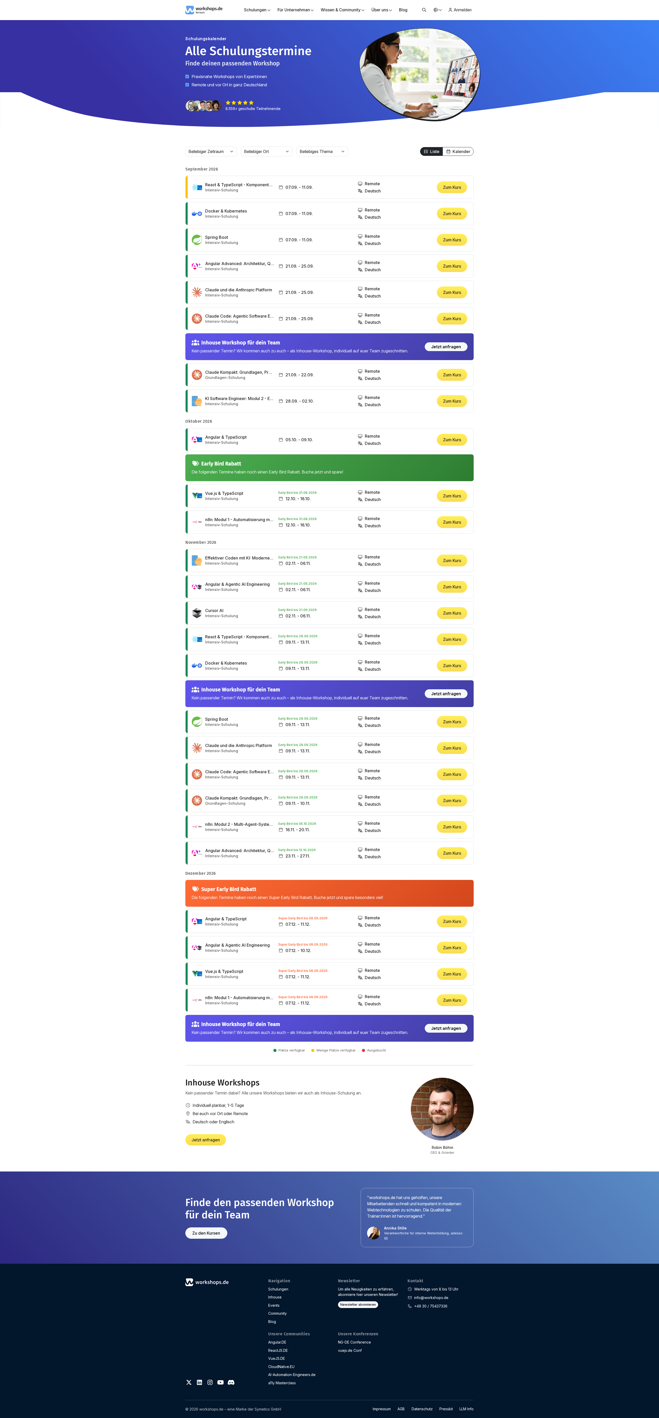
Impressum (382, 1409)
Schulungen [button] (255, 9)
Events (274, 1305)
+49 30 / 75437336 (430, 1306)
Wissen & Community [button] (341, 9)
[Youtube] (220, 1382)
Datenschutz (422, 1409)
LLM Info (466, 1409)
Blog (403, 9)
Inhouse (275, 1297)
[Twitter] (189, 1382)
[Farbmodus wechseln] (437, 10)
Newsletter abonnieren (358, 1304)
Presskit (446, 1409)
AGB (401, 1409)
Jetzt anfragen (446, 346)
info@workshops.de (431, 1297)
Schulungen (278, 1289)
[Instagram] (210, 1382)
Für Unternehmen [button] (294, 9)
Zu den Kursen (206, 1233)
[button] (424, 10)
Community (277, 1313)
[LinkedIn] (199, 1382)
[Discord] (231, 1382)
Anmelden (463, 9)
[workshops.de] (203, 9)
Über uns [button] (379, 9)
